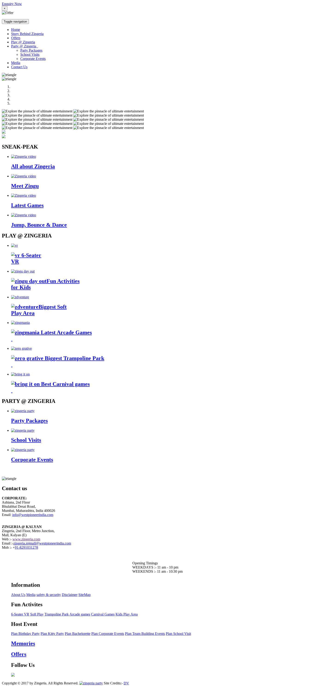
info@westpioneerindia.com (32, 515)
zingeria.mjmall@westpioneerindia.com (42, 543)
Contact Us (19, 67)
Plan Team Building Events (145, 634)
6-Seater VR (20, 614)
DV (126, 683)
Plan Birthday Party (25, 634)
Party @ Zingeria (24, 46)
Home (15, 30)
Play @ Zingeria (23, 42)
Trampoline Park (57, 614)
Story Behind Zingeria (27, 34)
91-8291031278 (26, 547)
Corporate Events (33, 59)
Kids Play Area (127, 614)
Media (15, 63)
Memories (23, 643)
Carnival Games (103, 614)
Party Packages (31, 50)
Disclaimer (69, 595)
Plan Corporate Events (107, 634)
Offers (15, 38)
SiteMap (84, 595)
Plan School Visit (178, 634)
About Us (18, 595)
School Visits (29, 54)
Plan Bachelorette (77, 634)
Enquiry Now (12, 4)
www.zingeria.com (26, 539)
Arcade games (79, 614)
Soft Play (37, 614)
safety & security (48, 595)
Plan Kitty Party (52, 634)
